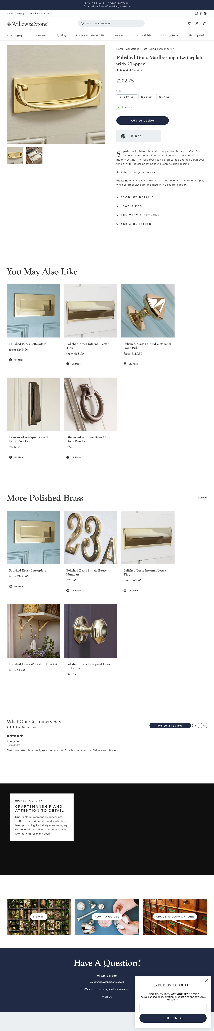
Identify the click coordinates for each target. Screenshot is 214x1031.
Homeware (39, 35)
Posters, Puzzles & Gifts (90, 35)
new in (38, 916)
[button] (124, 70)
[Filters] (195, 725)
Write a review (170, 725)
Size (118, 90)
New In (119, 35)
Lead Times (131, 206)
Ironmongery (15, 35)
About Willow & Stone (175, 916)
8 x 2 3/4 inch (127, 97)
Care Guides (43, 13)
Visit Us (107, 996)
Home (119, 49)
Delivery (20, 13)
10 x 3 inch (146, 97)
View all (202, 497)
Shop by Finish (142, 35)
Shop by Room (170, 35)
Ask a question (136, 223)
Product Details (137, 197)
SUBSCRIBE (173, 1018)
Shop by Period (198, 35)
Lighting (61, 35)
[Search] (83, 23)
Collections (132, 49)
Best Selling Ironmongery (157, 49)
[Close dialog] (206, 981)
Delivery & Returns (140, 214)
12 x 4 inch (164, 97)
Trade (10, 13)
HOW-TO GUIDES (107, 916)
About (31, 13)
